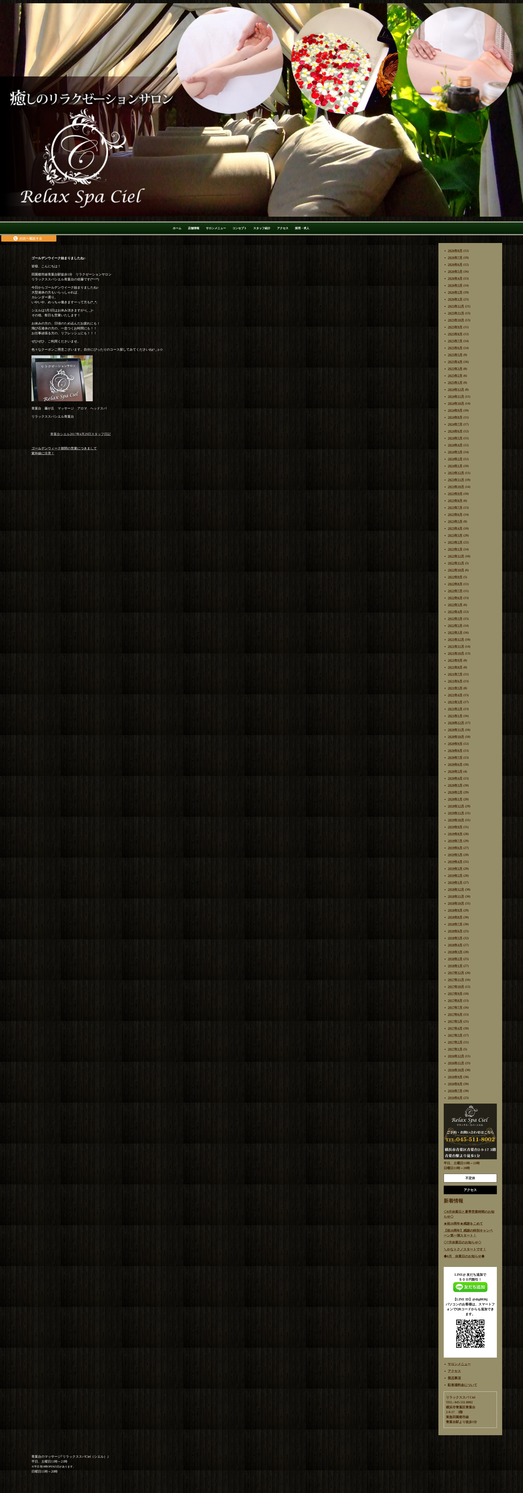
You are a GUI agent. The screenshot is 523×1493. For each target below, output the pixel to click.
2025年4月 (455, 361)
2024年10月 (456, 403)
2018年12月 (456, 889)
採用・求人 (302, 228)
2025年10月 (456, 320)
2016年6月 (455, 1097)
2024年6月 (455, 431)
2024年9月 (455, 410)
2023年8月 (455, 500)
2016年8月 (455, 1084)
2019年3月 (455, 868)
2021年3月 (455, 702)
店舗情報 (193, 228)
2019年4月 (455, 861)
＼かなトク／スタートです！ (465, 1249)
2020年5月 (455, 771)
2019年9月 (455, 827)
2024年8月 (455, 417)
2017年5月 (455, 1021)
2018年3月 (455, 952)
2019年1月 (455, 882)
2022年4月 (455, 611)
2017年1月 (455, 1049)
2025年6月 (455, 348)
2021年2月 (455, 709)
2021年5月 (455, 688)
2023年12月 (456, 473)
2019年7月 (455, 841)
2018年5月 (455, 938)
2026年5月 (455, 271)
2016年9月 (455, 1077)
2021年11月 (456, 646)
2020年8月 (455, 750)
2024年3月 (455, 452)
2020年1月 (455, 799)
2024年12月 (456, 389)
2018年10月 (456, 903)
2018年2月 (455, 959)
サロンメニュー (216, 228)
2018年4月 (455, 945)
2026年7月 (455, 257)
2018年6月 (455, 931)
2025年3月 (455, 368)
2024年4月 (455, 445)
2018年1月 (455, 966)
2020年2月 (455, 792)
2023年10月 (456, 486)
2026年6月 (455, 264)
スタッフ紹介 (261, 228)
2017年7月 (455, 1007)
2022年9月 (455, 577)
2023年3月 (455, 535)
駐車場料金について (462, 1385)
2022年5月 (455, 605)
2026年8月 (455, 250)
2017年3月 (455, 1035)
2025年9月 (455, 327)
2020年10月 (456, 736)
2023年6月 (455, 514)
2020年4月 (455, 778)
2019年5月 (455, 854)
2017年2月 (455, 1042)
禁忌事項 (454, 1378)
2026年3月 (455, 285)
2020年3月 (455, 785)
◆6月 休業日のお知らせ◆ (464, 1256)
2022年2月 (455, 625)
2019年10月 (456, 820)
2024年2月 (455, 459)
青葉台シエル (60, 434)
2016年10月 (456, 1070)
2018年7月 (455, 924)
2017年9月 (455, 993)
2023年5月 (455, 521)
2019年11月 (456, 813)
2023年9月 (455, 493)
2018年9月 (455, 910)
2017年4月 (455, 1028)
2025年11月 (456, 313)
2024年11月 (456, 396)
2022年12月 (456, 556)
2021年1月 (455, 716)
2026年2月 (455, 292)
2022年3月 (455, 618)
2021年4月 (455, 695)
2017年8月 (455, 1000)
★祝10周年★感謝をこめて (463, 1223)
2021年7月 (455, 674)
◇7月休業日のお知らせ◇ (462, 1242)
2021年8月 (455, 667)
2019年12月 (456, 806)
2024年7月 (455, 424)
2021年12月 (456, 639)
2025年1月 (455, 382)
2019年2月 (455, 875)
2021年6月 (455, 681)
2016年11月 (456, 1063)
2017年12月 (456, 973)
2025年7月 (455, 341)
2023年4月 (455, 528)
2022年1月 (455, 632)
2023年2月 (455, 542)
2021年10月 (456, 653)
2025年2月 (455, 375)
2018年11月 (456, 896)
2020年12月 (456, 723)
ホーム (177, 228)
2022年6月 (455, 598)
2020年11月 (456, 729)
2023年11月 (456, 480)
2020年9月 (455, 743)
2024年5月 (455, 438)
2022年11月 (456, 563)
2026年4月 (455, 278)
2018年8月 (455, 917)
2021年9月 (455, 660)
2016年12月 (456, 1056)
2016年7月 (455, 1091)
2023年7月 (455, 507)
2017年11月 (456, 979)
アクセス (282, 228)
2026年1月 (455, 299)
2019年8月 (455, 834)
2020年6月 (455, 764)
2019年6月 (455, 848)
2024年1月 (455, 466)
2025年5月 (455, 355)
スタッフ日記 (101, 434)
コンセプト (239, 228)
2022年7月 (455, 591)
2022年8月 (455, 584)
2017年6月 (455, 1014)
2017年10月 (456, 986)
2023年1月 (455, 549)
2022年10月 (456, 570)
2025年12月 (456, 306)
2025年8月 (455, 334)
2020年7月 (455, 757)
